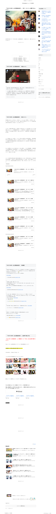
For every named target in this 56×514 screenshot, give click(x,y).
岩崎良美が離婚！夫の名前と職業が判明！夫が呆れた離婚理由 (46, 24)
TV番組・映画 (41, 73)
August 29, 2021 (17, 277)
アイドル (40, 83)
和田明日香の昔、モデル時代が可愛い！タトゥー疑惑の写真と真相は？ (46, 12)
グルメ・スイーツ (41, 85)
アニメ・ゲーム (41, 69)
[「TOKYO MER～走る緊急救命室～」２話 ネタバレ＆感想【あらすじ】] (9, 170)
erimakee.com (8, 175)
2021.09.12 (34, 175)
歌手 (39, 77)
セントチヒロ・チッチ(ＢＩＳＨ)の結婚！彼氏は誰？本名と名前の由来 (46, 37)
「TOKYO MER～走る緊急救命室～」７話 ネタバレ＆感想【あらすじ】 (20, 396)
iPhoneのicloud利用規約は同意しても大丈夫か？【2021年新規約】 (46, 33)
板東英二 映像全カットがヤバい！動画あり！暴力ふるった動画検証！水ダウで (46, 46)
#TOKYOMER (8, 275)
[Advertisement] (21, 35)
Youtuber (40, 75)
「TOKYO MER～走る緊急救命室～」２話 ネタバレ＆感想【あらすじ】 (24, 170)
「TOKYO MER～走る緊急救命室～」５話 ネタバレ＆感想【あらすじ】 (10, 396)
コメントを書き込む (21, 505)
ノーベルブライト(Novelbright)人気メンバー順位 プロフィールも (46, 19)
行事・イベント (41, 79)
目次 (19, 56)
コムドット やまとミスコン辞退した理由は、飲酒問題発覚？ (46, 41)
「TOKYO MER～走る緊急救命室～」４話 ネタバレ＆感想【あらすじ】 (30, 396)
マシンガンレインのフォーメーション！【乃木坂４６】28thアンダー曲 (46, 50)
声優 (39, 71)
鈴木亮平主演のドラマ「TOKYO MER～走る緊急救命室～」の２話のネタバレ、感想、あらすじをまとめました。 (24, 172)
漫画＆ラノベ (41, 81)
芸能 (39, 67)
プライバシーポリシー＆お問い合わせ (44, 97)
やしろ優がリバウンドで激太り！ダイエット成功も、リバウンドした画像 (46, 28)
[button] (50, 89)
